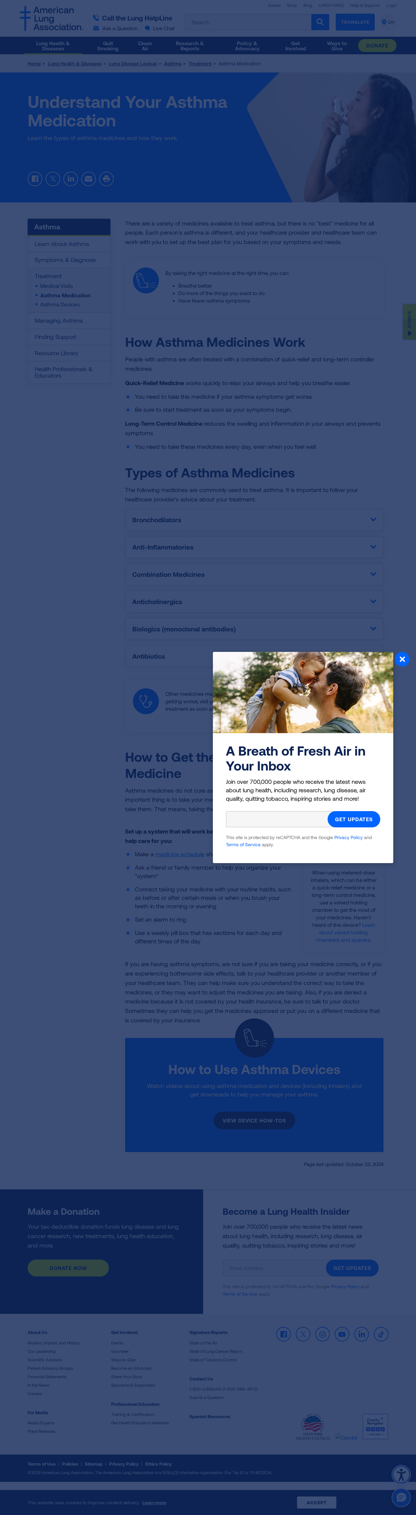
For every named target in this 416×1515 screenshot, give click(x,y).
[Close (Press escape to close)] (402, 660)
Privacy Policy (348, 837)
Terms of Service (243, 844)
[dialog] (208, 757)
